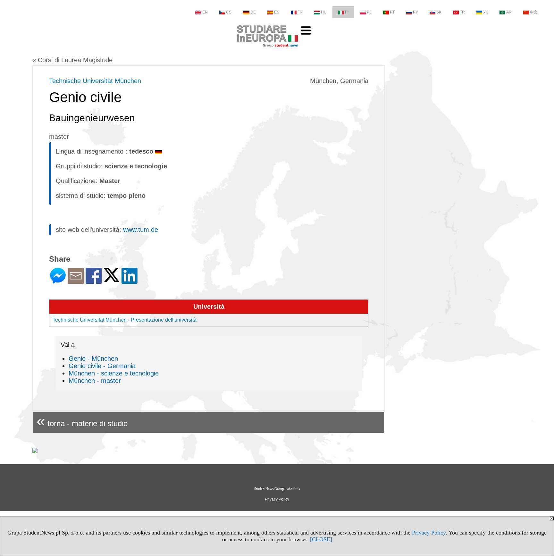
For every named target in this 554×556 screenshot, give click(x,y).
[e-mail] (76, 281)
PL (369, 12)
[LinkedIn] (130, 281)
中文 (534, 12)
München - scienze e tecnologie (114, 373)
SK (438, 12)
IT (346, 12)
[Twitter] (112, 279)
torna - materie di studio (82, 420)
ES (276, 12)
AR (509, 12)
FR (300, 12)
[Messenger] (58, 281)
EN (205, 12)
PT (392, 12)
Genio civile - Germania (102, 365)
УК (485, 12)
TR (462, 12)
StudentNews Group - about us (277, 489)
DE (253, 12)
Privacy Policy (429, 532)
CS (228, 12)
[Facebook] (94, 281)
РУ (415, 12)
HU (324, 12)
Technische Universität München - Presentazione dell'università (125, 320)
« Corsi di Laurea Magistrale (72, 59)
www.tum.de (140, 229)
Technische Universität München (95, 80)
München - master (95, 380)
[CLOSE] (321, 539)
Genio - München (93, 358)
